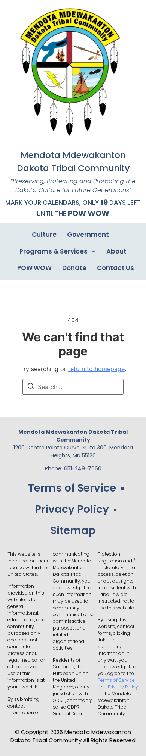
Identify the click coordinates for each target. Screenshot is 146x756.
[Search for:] (73, 387)
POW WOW (88, 213)
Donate (74, 267)
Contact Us (115, 267)
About (116, 251)
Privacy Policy (72, 509)
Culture (44, 234)
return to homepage (96, 369)
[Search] (30, 387)
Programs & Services (53, 251)
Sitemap (73, 530)
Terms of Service (72, 488)
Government (88, 234)
